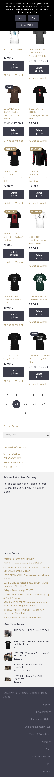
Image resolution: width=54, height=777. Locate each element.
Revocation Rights (41, 719)
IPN (49, 764)
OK (20, 17)
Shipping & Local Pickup (38, 726)
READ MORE (27, 24)
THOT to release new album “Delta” (22, 563)
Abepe (6, 696)
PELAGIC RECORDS (13, 462)
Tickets (47, 771)
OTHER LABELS (11, 453)
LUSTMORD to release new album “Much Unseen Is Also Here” (25, 584)
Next (25, 413)
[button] (13, 75)
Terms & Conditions (40, 734)
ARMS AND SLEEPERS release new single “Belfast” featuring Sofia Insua (25, 604)
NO (33, 17)
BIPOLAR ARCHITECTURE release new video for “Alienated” (23, 611)
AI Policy (46, 741)
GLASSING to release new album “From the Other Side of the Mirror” (26, 569)
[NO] (50, 15)
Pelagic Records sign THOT (18, 590)
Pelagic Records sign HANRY (18, 558)
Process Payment (41, 756)
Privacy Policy (43, 711)
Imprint (46, 704)
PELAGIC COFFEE (12, 458)
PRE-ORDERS (10, 467)
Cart (48, 749)
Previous (7, 395)
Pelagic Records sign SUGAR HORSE (22, 617)
